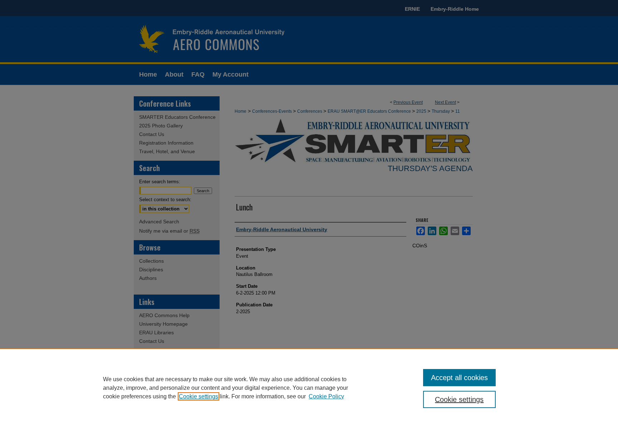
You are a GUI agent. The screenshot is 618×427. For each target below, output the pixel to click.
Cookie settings (198, 396)
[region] (309, 387)
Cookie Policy (326, 396)
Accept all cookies (459, 378)
